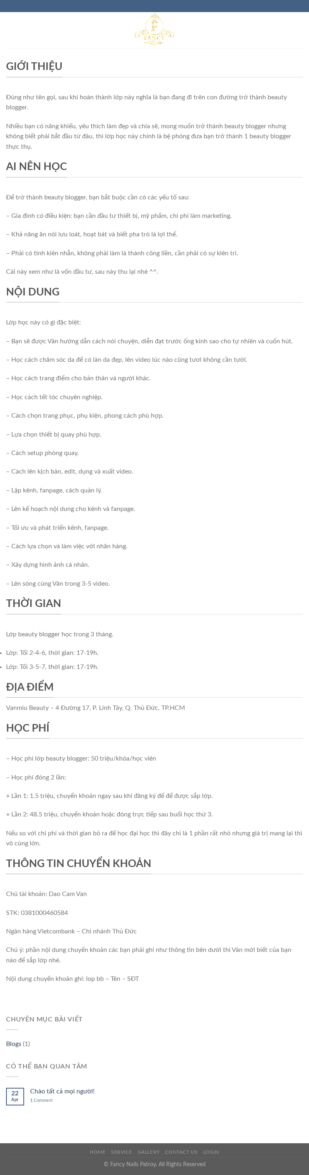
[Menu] (11, 30)
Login (211, 1152)
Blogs (13, 1044)
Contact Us (181, 1152)
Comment (41, 1100)
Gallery (149, 1152)
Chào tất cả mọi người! (62, 1091)
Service (121, 1152)
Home (97, 1152)
